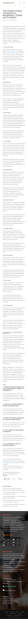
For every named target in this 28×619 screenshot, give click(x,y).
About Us (6, 611)
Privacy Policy (12, 613)
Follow (8, 539)
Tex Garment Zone (9, 517)
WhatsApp (13, 586)
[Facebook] (4, 539)
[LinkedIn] (13, 542)
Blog (17, 611)
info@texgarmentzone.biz (8, 462)
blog (16, 20)
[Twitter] (4, 542)
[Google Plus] (4, 545)
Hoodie (8, 29)
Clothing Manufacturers (11, 51)
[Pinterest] (13, 545)
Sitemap (12, 611)
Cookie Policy (17, 615)
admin (5, 20)
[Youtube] (13, 539)
